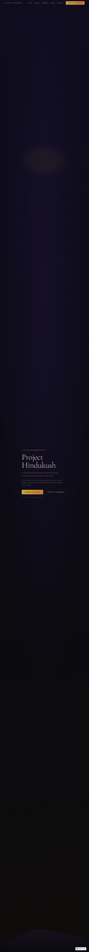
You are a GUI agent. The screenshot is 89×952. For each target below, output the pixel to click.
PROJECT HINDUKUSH (13, 3)
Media (53, 3)
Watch (37, 3)
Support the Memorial (75, 2)
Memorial (45, 3)
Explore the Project (32, 492)
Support (60, 3)
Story (30, 3)
